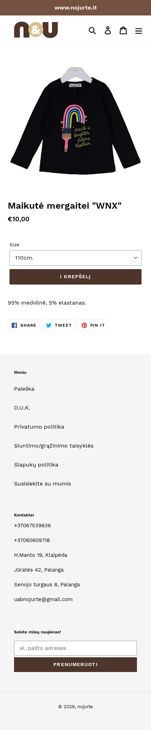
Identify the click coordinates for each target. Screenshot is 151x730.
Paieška (24, 388)
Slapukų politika (36, 464)
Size (14, 244)
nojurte (85, 706)
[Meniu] (138, 30)
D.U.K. (22, 407)
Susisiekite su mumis (42, 483)
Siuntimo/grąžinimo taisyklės (53, 445)
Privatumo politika (39, 426)
